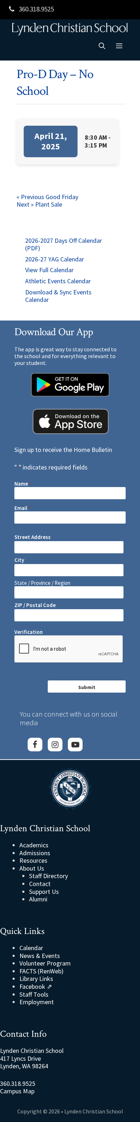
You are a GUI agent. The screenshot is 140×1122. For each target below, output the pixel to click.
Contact (40, 884)
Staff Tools (33, 994)
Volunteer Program (45, 963)
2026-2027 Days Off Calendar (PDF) (63, 244)
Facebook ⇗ (35, 986)
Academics (33, 845)
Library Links (36, 978)
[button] (102, 46)
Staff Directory (48, 876)
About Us (31, 868)
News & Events (39, 956)
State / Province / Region (42, 582)
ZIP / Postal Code (35, 605)
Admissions (34, 853)
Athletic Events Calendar (58, 281)
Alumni (38, 899)
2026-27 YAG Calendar (54, 259)
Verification (28, 632)
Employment (36, 1002)
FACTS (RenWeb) (41, 971)
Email (22, 508)
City (19, 560)
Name (22, 484)
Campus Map (17, 1091)
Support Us (44, 891)
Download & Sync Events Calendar (58, 296)
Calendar (31, 948)
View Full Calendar (49, 270)
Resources (33, 860)
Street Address (32, 537)
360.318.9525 (35, 9)
